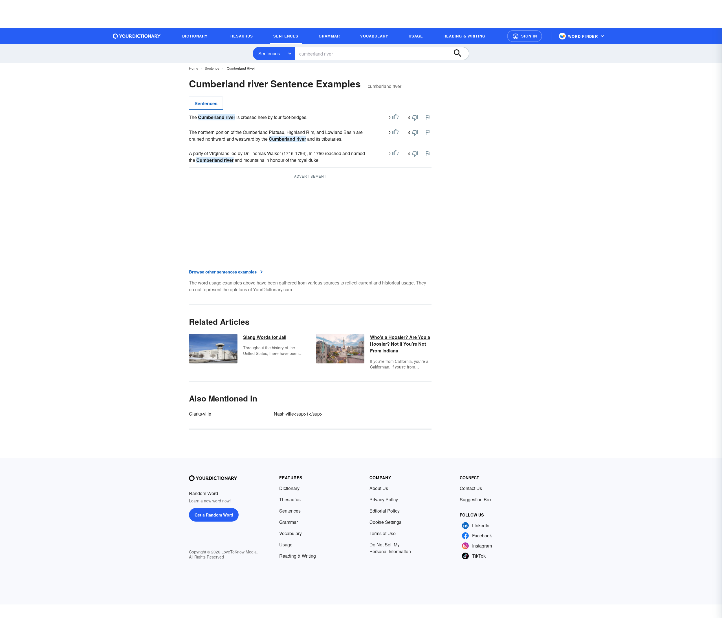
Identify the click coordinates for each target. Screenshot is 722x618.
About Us (378, 488)
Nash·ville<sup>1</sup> (298, 413)
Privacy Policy (383, 499)
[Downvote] (415, 117)
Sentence (212, 68)
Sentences (269, 53)
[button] (524, 36)
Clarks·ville (200, 413)
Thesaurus (290, 499)
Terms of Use (382, 533)
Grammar (288, 522)
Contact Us (471, 488)
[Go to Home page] (137, 36)
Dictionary (289, 488)
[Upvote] (395, 117)
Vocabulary (290, 533)
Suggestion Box (476, 499)
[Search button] (460, 53)
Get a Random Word (214, 515)
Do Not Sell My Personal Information (390, 548)
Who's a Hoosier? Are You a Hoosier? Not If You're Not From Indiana (400, 344)
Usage (285, 544)
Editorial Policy (384, 510)
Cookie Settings (385, 522)
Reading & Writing (297, 556)
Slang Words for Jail (264, 337)
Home (193, 68)
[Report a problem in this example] (427, 117)
